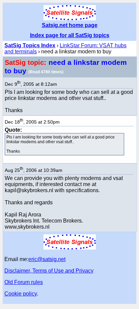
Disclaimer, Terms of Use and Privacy (48, 271)
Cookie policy (20, 294)
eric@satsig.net (46, 259)
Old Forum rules (23, 282)
